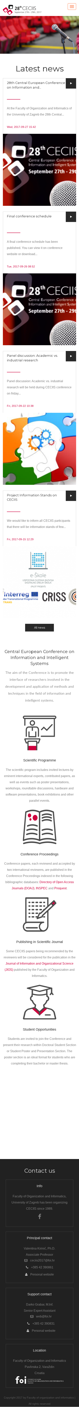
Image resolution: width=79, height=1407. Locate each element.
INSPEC (42, 888)
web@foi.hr (44, 1316)
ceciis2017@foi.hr (42, 1260)
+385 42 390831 (43, 1323)
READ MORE (39, 170)
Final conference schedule (29, 216)
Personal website (42, 1274)
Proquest (60, 888)
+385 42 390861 (42, 1267)
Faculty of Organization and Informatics (39, 1360)
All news (39, 627)
